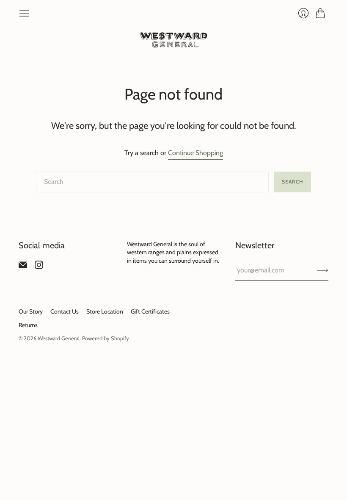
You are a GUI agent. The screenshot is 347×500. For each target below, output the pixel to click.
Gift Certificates (150, 311)
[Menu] (24, 13)
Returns (28, 325)
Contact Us (64, 311)
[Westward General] (173, 39)
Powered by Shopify (105, 338)
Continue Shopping (195, 153)
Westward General (59, 338)
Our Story (31, 311)
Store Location (104, 311)
